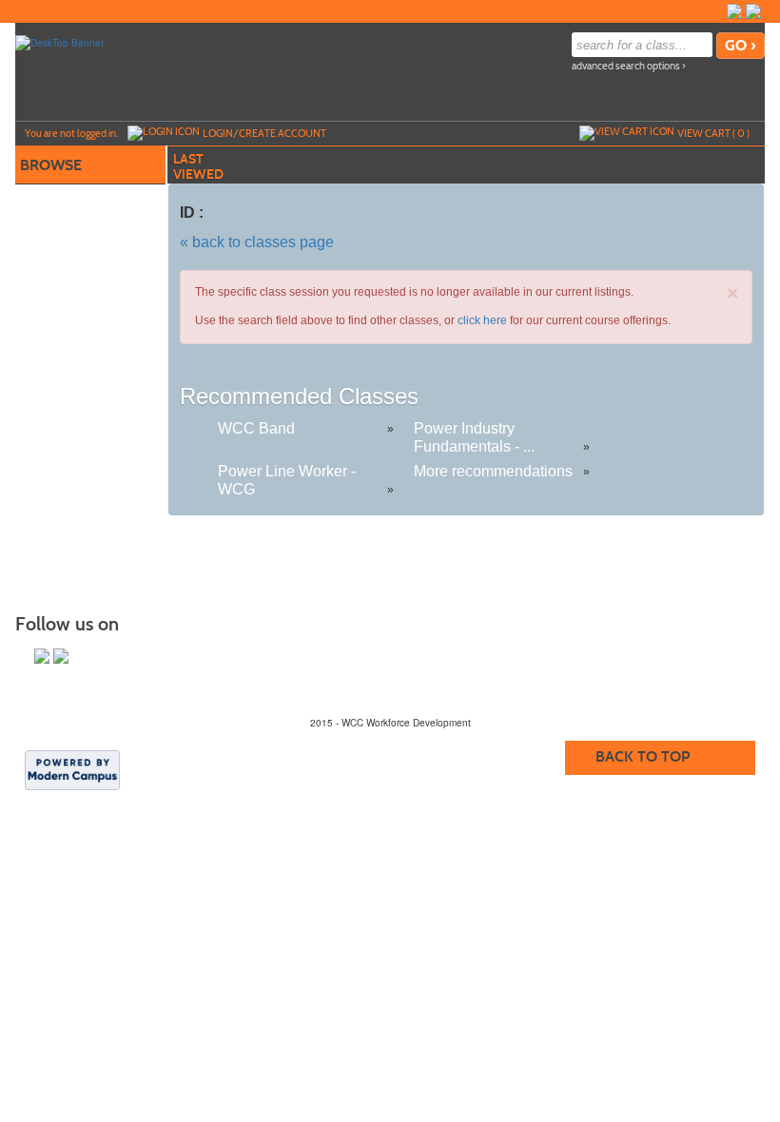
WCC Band (256, 428)
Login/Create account (264, 133)
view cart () (713, 133)
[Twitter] (753, 11)
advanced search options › (629, 66)
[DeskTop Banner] (59, 41)
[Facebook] (734, 11)
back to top (642, 756)
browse (51, 165)
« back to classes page (257, 242)
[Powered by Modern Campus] (72, 769)
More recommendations (493, 471)
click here (482, 320)
